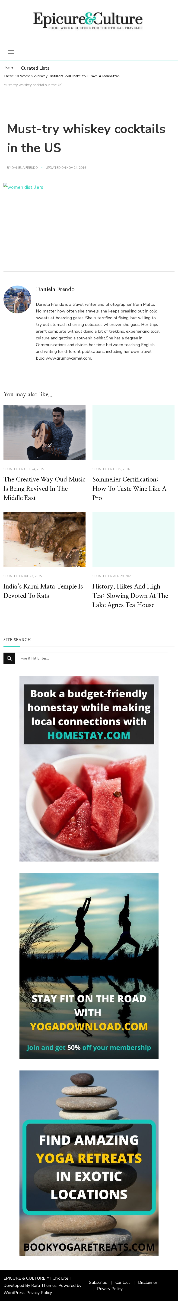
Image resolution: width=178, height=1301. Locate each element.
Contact (122, 1282)
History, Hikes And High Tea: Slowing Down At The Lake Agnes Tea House (130, 596)
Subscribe (98, 1282)
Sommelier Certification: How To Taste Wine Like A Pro (129, 489)
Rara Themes (44, 1285)
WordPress (14, 1292)
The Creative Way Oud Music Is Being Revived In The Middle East (44, 489)
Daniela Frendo (25, 168)
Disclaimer (147, 1282)
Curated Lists (35, 68)
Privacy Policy (39, 1292)
